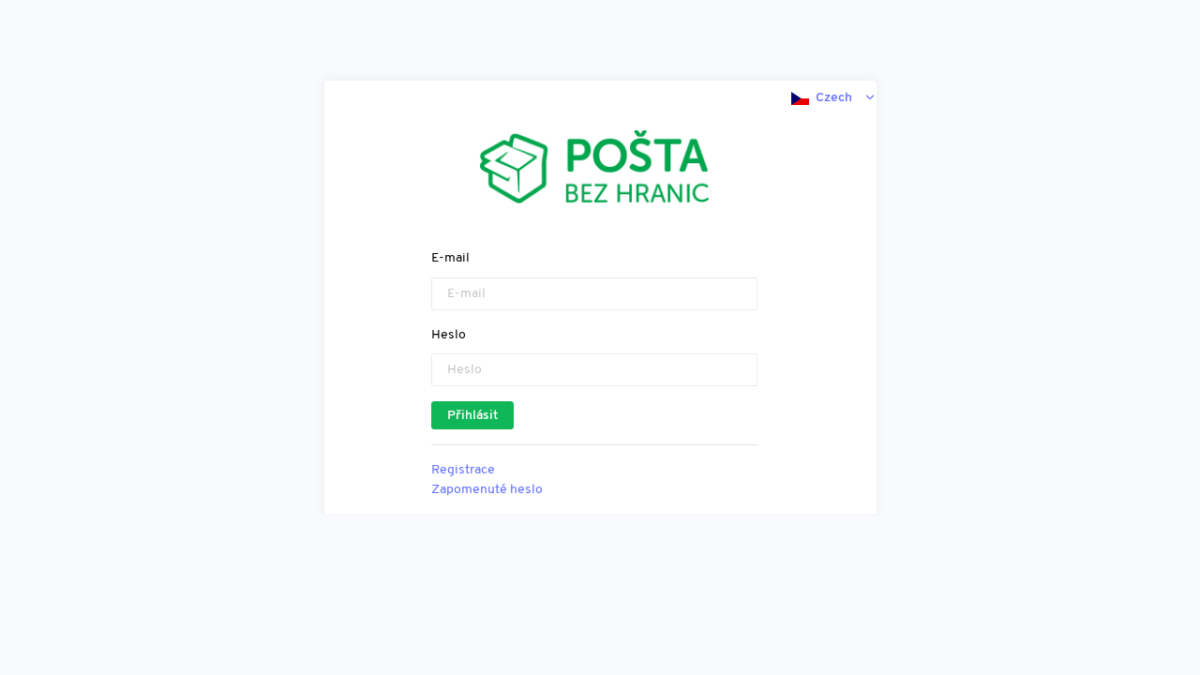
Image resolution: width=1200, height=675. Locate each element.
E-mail (450, 258)
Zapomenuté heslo (487, 490)
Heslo (448, 335)
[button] (833, 98)
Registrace (463, 470)
